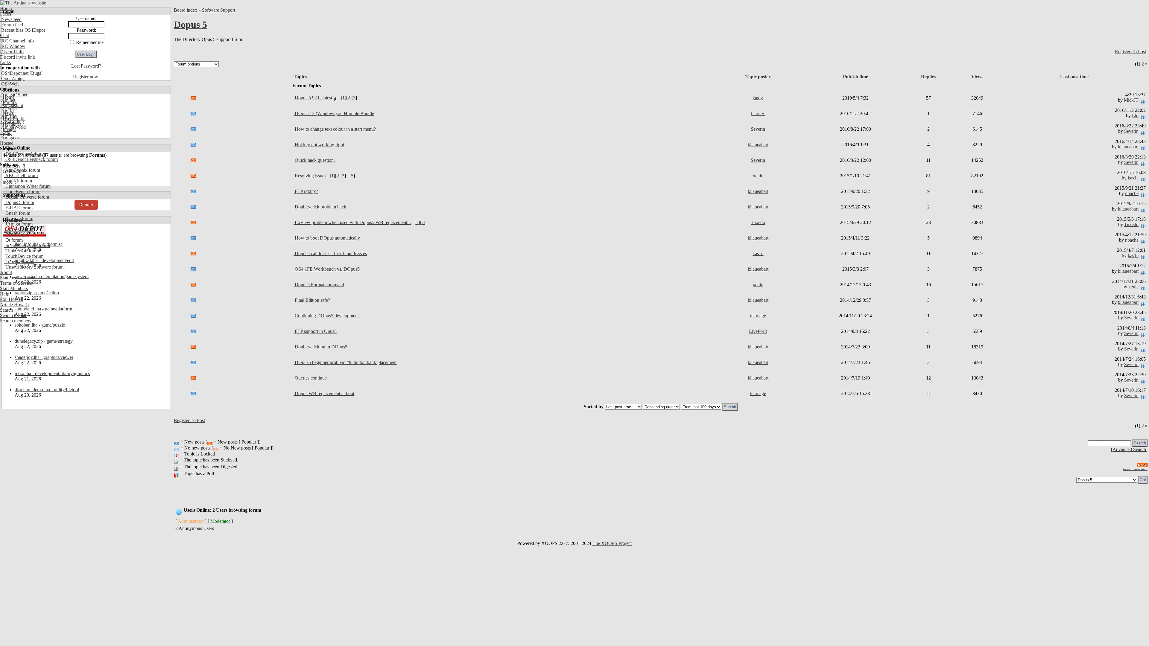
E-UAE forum (18, 207)
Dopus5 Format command (319, 284)
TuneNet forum (19, 261)
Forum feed (11, 24)
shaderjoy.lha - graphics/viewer (44, 357)
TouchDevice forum (23, 256)
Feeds (5, 13)
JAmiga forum (18, 223)
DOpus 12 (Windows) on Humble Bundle (334, 113)
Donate (86, 204)
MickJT (1131, 100)
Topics (300, 76)
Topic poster (757, 76)
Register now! (86, 76)
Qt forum (13, 240)
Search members (15, 320)
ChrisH (758, 113)
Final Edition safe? (312, 300)
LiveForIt (758, 331)
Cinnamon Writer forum (27, 186)
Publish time (855, 76)
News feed (11, 19)
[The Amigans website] (23, 2)
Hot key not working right (319, 144)
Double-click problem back (320, 206)
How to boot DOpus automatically (327, 237)
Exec (5, 132)
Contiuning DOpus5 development (326, 315)
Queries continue (310, 377)
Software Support (218, 10)
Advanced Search (1129, 449)
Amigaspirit (11, 105)
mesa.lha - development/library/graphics (52, 373)
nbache (1132, 193)
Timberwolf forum (22, 250)
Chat (4, 35)
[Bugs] (35, 73)
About (6, 272)
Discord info (12, 51)
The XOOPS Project (612, 543)
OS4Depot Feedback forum (31, 159)
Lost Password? (86, 65)
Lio (1135, 115)
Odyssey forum (19, 229)
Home (6, 8)
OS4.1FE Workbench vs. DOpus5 (327, 269)
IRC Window (12, 46)
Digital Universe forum (26, 196)
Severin (758, 129)
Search (6, 310)
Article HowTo (14, 304)
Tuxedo (758, 222)
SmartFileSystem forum (27, 245)
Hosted (6, 143)
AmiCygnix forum (22, 170)
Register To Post (1130, 51)
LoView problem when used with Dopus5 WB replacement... (352, 222)
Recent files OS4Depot (22, 30)
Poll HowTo (11, 299)
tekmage (758, 315)
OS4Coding (12, 121)
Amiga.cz (9, 137)
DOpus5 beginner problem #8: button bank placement (345, 362)
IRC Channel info (17, 40)
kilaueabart (758, 144)
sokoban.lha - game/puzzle (40, 324)
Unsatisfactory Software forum (33, 266)
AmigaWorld (13, 126)
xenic (758, 175)
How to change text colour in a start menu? (335, 129)
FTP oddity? (306, 191)
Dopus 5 (190, 24)
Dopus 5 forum (19, 202)
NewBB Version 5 (1135, 469)
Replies (928, 76)
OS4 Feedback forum (25, 153)
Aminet (7, 100)
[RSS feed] (1142, 463)
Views (977, 76)
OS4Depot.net (14, 73)
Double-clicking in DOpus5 (320, 346)
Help (4, 293)
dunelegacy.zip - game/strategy (44, 341)
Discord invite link (17, 57)
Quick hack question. (314, 160)
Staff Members (14, 288)
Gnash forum (17, 213)
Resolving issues (310, 175)
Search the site (13, 315)
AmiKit (8, 110)
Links (5, 62)
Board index (185, 10)
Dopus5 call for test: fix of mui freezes (330, 253)
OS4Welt (9, 83)
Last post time (1074, 76)
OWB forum (16, 234)
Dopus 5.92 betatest (313, 97)
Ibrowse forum (18, 218)
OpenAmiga (12, 78)
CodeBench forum (22, 191)
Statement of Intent (18, 277)
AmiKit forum (18, 180)
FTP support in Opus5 (315, 331)
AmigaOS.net (13, 94)
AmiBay (8, 116)
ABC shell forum (21, 175)
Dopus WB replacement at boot (324, 393)
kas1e (758, 97)
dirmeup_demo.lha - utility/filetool (47, 389)
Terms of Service (16, 283)
